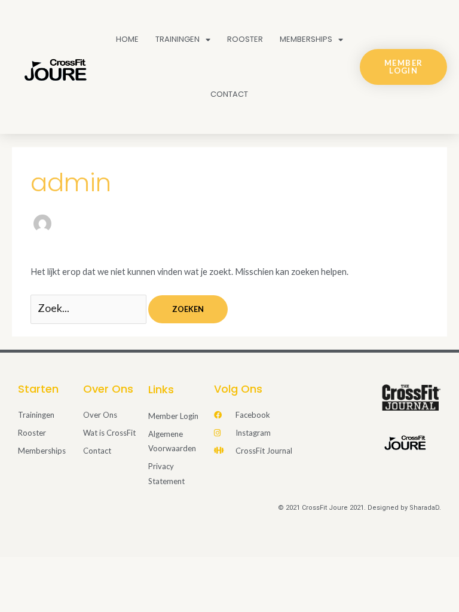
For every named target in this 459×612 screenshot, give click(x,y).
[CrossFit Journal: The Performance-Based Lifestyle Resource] (411, 396)
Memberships (306, 39)
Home (127, 39)
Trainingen (177, 39)
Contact (229, 94)
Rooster (245, 39)
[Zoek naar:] (89, 309)
